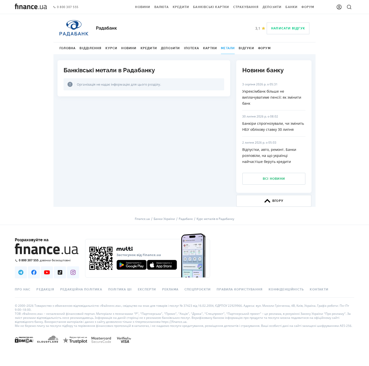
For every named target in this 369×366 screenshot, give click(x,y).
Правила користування (240, 289)
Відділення (90, 48)
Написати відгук (288, 28)
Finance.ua (142, 219)
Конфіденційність (286, 289)
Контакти (319, 289)
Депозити (272, 7)
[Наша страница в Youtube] (47, 272)
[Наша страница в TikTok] (60, 272)
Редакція (45, 289)
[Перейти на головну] (31, 7)
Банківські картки (211, 7)
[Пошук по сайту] (349, 7)
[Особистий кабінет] (339, 7)
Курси (111, 48)
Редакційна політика (81, 289)
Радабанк (186, 219)
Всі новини (274, 178)
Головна (67, 48)
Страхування (246, 7)
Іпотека (191, 48)
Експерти (147, 289)
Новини (142, 7)
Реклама (170, 289)
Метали (228, 48)
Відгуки (246, 48)
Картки (210, 48)
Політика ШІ (120, 289)
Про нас (22, 289)
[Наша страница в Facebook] (34, 272)
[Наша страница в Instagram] (73, 272)
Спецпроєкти (197, 289)
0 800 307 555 (68, 7)
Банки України (164, 219)
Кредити (181, 7)
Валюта (161, 7)
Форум (307, 7)
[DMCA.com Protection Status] (24, 339)
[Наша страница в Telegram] (21, 272)
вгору (277, 201)
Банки (291, 7)
